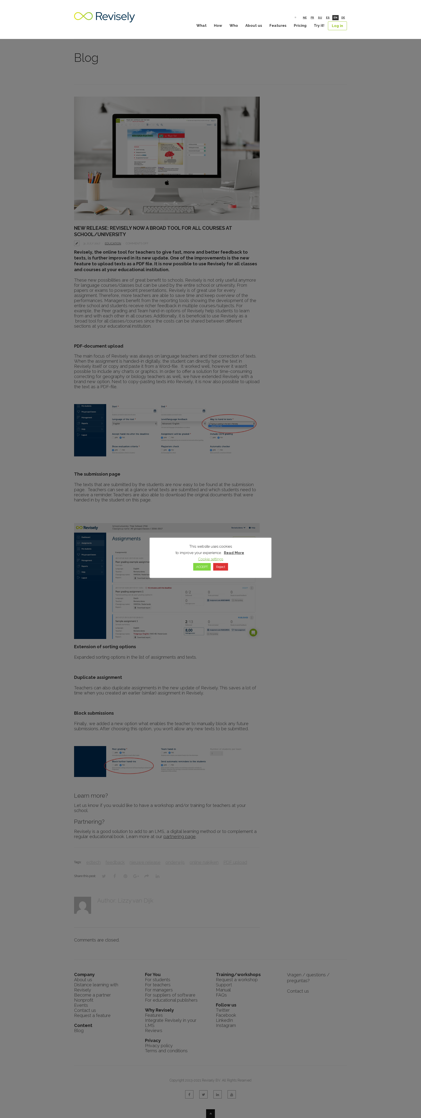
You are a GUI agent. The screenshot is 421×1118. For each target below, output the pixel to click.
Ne (305, 17)
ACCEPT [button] (202, 567)
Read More (234, 553)
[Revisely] (104, 19)
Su (320, 17)
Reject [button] (220, 567)
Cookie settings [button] (210, 559)
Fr (312, 17)
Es (328, 17)
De (343, 17)
